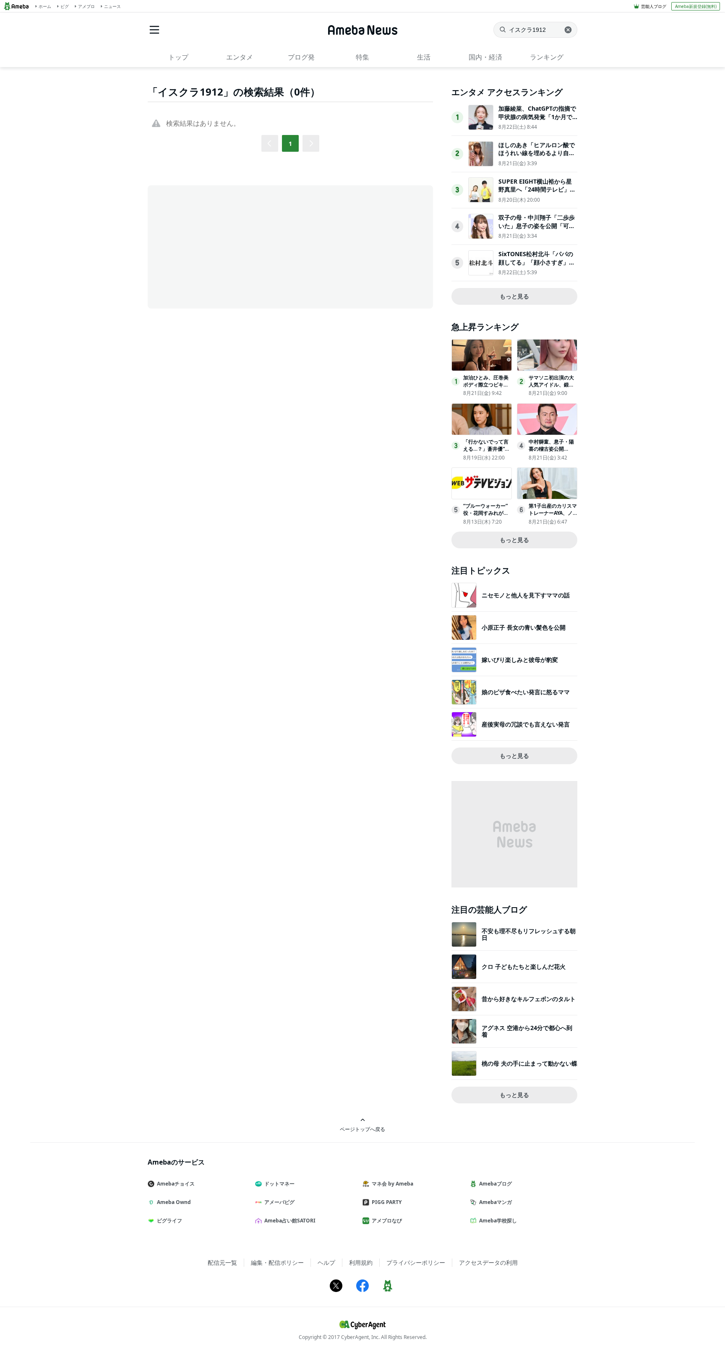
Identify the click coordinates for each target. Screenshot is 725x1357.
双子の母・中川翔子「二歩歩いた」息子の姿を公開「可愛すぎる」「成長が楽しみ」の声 (536, 229)
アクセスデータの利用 (488, 1262)
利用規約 (361, 1262)
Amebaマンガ (495, 1202)
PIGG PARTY (387, 1202)
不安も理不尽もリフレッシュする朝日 (529, 934)
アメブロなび (387, 1220)
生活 (423, 57)
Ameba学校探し (498, 1220)
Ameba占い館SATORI (290, 1220)
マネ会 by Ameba (392, 1183)
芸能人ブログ (653, 6)
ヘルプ (326, 1262)
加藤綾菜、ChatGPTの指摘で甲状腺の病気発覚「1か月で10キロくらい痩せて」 (537, 116)
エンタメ (239, 57)
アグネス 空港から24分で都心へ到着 (527, 1031)
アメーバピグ (279, 1202)
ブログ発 (301, 57)
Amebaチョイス (176, 1183)
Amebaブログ (495, 1183)
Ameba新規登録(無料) (696, 6)
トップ (178, 57)
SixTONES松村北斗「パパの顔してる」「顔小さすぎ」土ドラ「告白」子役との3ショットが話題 (536, 266)
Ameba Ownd (174, 1202)
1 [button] (290, 144)
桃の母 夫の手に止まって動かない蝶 (529, 1063)
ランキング (546, 57)
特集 (362, 57)
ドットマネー (279, 1183)
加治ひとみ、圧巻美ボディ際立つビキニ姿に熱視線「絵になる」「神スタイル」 (486, 388)
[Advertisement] (223, 246)
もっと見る (514, 296)
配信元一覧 (222, 1262)
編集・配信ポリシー (277, 1262)
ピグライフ (169, 1220)
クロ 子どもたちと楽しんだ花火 (524, 966)
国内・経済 (485, 57)
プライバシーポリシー (415, 1262)
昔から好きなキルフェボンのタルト (529, 999)
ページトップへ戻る (362, 1129)
